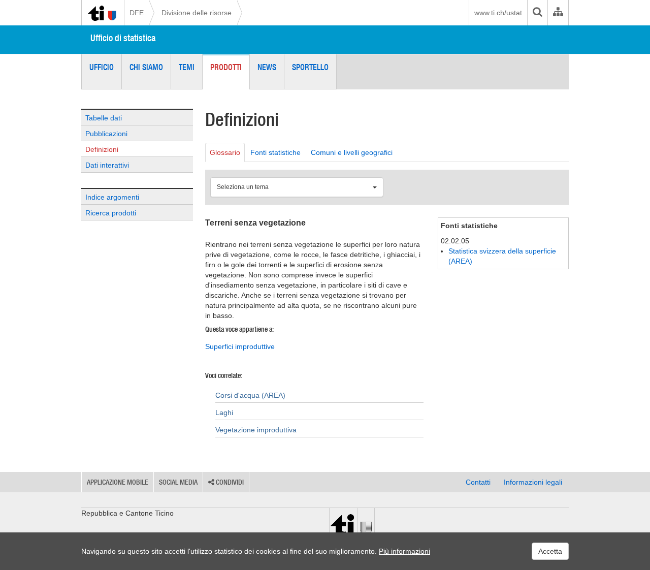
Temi (186, 67)
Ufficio (101, 67)
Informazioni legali (533, 482)
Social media (178, 482)
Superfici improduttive (240, 346)
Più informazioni (404, 551)
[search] (537, 12)
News (266, 67)
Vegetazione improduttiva (256, 430)
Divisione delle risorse (196, 13)
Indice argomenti (112, 197)
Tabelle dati (103, 118)
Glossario (225, 152)
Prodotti (226, 67)
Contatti (478, 482)
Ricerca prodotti (110, 213)
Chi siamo (146, 67)
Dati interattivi (107, 165)
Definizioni (101, 149)
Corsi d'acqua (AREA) (250, 395)
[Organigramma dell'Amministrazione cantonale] (557, 12)
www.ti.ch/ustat (498, 13)
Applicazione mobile (117, 482)
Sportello (310, 67)
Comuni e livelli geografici (352, 152)
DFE (136, 13)
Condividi (229, 482)
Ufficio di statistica (122, 38)
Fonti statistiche (275, 152)
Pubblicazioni (106, 134)
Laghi (224, 412)
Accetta (550, 551)
